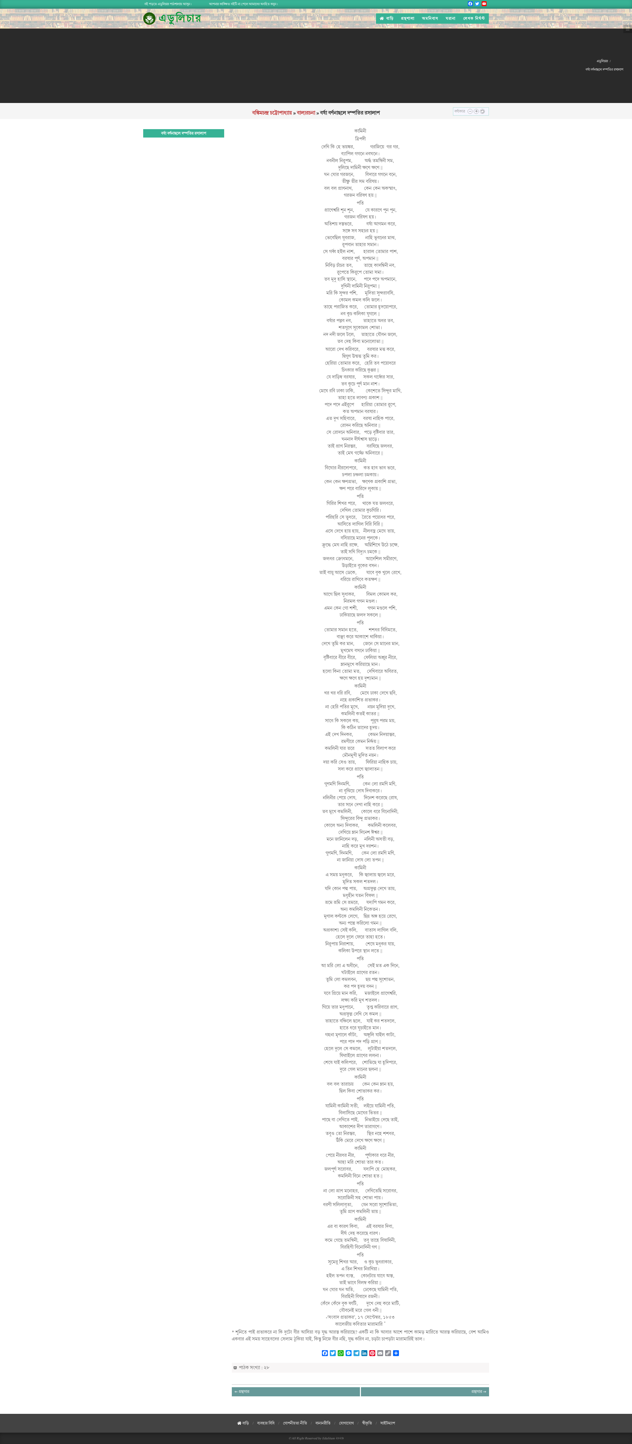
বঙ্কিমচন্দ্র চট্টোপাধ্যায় (272, 113)
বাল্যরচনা (306, 113)
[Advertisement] (291, 65)
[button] (470, 111)
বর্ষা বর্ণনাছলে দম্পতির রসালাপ (183, 133)
